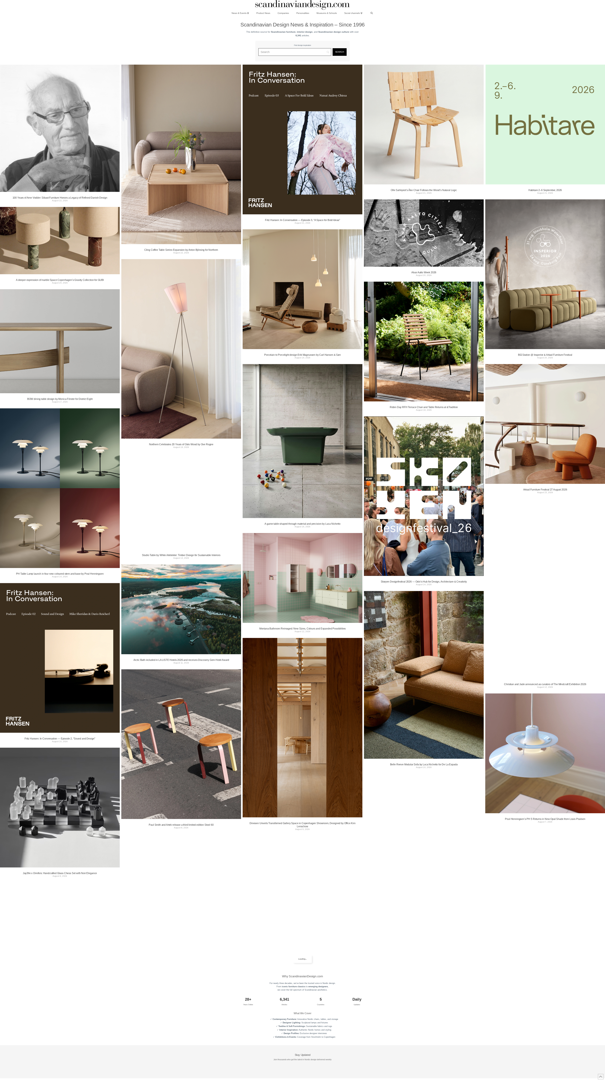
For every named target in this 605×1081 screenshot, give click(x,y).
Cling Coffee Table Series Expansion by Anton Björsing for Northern (181, 250)
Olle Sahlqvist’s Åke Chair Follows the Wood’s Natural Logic (424, 190)
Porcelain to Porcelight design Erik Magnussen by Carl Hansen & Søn (302, 355)
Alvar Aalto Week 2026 (423, 272)
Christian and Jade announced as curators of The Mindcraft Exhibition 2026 (545, 684)
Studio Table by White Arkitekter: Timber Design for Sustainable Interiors (181, 555)
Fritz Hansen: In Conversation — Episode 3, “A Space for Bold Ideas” (302, 220)
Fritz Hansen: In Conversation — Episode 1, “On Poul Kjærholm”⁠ (302, 991)
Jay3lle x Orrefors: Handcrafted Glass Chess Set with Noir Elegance (60, 873)
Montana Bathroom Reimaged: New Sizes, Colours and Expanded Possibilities (302, 628)
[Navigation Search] (371, 13)
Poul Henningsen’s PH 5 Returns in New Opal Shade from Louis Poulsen (545, 819)
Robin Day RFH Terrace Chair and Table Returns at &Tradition (424, 407)
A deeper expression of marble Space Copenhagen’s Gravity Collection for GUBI (60, 280)
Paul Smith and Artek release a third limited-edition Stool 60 (181, 824)
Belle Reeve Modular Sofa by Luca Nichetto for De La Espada (424, 764)
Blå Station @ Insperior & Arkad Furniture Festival (545, 355)
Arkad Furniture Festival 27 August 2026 (545, 489)
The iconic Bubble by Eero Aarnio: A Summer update (545, 959)
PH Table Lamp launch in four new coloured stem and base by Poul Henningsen (60, 573)
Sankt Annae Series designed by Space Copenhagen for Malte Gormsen (424, 959)
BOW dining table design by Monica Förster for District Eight (59, 399)
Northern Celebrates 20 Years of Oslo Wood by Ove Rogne (181, 444)
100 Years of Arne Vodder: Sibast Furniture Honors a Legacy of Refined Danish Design (60, 197)
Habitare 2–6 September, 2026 (545, 190)
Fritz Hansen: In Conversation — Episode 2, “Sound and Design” (60, 738)
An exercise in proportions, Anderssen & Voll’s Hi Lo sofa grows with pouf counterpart (181, 1007)
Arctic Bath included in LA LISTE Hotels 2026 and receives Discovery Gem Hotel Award (181, 660)
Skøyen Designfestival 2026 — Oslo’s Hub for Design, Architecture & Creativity (424, 581)
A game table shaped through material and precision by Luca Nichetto (302, 523)
